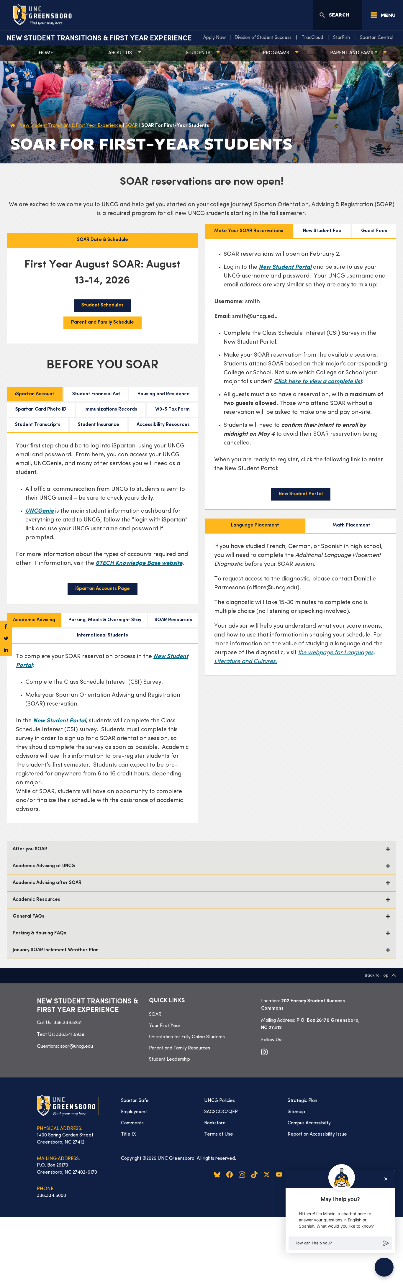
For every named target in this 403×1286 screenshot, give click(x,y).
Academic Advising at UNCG (44, 866)
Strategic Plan (302, 1100)
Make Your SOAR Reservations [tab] (248, 231)
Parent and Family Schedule (102, 322)
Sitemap (296, 1112)
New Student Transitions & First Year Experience (99, 38)
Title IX (128, 1134)
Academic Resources (36, 900)
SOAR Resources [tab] (173, 620)
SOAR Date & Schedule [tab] (102, 240)
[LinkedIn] (6, 650)
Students (198, 53)
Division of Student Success (263, 37)
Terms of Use (218, 1134)
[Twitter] (6, 638)
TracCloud (312, 37)
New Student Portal (285, 267)
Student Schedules (102, 305)
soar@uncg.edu (76, 1046)
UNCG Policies (219, 1100)
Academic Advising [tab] (34, 620)
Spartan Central (376, 37)
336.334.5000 (51, 1195)
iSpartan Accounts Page (102, 589)
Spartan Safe (135, 1100)
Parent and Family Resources (179, 1048)
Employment (134, 1112)
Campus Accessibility (309, 1123)
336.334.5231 (68, 1023)
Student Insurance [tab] (98, 425)
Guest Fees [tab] (374, 231)
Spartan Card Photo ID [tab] (40, 409)
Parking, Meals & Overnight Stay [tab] (104, 620)
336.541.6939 (70, 1034)
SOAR (155, 1014)
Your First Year (165, 1025)
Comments (132, 1123)
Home (46, 53)
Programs (276, 53)
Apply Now (214, 37)
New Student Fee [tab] (322, 231)
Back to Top (377, 975)
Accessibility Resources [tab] (163, 425)
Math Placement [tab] (351, 525)
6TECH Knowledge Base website (139, 563)
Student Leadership (169, 1059)
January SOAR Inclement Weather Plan (56, 950)
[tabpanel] (102, 296)
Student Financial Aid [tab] (96, 394)
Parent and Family (353, 53)
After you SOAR (30, 849)
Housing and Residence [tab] (163, 394)
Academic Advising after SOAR (47, 883)
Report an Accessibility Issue (317, 1134)
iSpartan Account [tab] (34, 394)
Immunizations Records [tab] (110, 409)
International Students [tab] (102, 635)
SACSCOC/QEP (221, 1112)
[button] (340, 1243)
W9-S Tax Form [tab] (172, 409)
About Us (120, 53)
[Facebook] (6, 626)
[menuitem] (216, 37)
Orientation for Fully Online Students (187, 1037)
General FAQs (28, 916)
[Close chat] (386, 1179)
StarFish (341, 37)
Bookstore (215, 1123)
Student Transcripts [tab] (37, 425)
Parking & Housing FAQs (39, 933)
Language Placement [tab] (255, 525)
